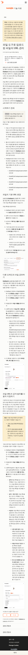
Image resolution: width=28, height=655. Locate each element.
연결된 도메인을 (17, 244)
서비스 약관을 (15, 136)
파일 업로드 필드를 (17, 429)
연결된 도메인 (17, 74)
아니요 (14, 615)
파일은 (14, 90)
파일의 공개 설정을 (13, 86)
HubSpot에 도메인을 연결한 (11, 281)
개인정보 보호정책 (14, 642)
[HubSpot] (2, 2)
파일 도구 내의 (7, 67)
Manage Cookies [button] (14, 645)
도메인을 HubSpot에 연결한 (11, 198)
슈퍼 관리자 (13, 116)
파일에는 (16, 67)
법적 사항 (11, 639)
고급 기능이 (11, 423)
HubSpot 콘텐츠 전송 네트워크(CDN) (13, 71)
